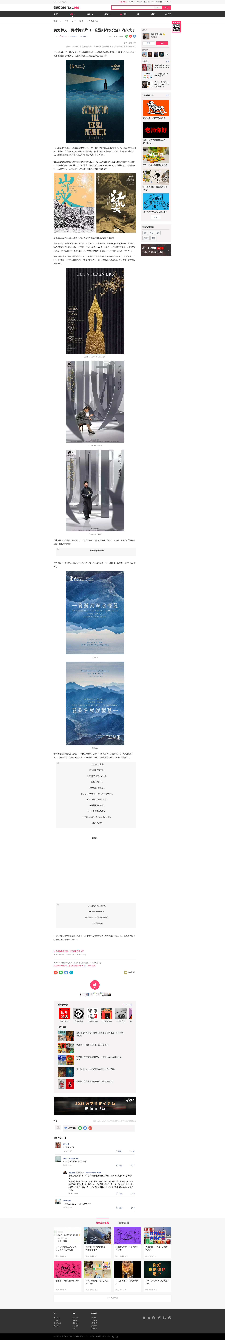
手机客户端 (57, 1323)
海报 (151, 233)
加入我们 (57, 1326)
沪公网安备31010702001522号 (100, 1336)
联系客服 (94, 1328)
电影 (145, 233)
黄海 (153, 238)
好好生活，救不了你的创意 (154, 118)
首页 (56, 14)
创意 (157, 233)
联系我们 (75, 1320)
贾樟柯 (146, 238)
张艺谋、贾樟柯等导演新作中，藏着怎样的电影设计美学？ (98, 1058)
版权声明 (94, 1326)
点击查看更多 (112, 1298)
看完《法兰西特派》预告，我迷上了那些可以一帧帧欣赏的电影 (99, 1034)
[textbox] (133, 7)
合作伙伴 (57, 1320)
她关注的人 (146, 50)
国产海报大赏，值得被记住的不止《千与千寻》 (96, 1069)
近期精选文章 (148, 95)
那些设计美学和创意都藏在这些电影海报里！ (95, 1081)
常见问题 (147, 2)
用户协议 (94, 1323)
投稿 (74, 1328)
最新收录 (57, 21)
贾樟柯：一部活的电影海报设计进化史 (92, 1045)
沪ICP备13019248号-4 (80, 1336)
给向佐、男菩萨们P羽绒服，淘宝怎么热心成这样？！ (161, 84)
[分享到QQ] (134, 36)
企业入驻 (75, 1317)
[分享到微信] (126, 36)
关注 (148, 43)
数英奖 (168, 14)
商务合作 (75, 1323)
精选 (81, 21)
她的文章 (145, 61)
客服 (152, 2)
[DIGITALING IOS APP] (149, 1317)
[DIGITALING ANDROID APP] (144, 1317)
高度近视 (71, 1172)
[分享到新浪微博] (130, 36)
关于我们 (57, 1317)
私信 (162, 43)
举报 (110, 36)
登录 (55, 2)
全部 (130, 1005)
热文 (74, 21)
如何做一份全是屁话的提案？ (155, 211)
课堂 (153, 14)
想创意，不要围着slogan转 (67, 1280)
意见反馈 (94, 1320)
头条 (67, 21)
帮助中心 (94, 1317)
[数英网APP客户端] (176, 26)
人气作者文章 (92, 21)
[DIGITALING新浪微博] (159, 1317)
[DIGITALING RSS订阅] (164, 1317)
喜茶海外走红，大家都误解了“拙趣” (155, 188)
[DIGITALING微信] (153, 1317)
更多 (167, 95)
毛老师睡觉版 (156, 34)
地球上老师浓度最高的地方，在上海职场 (155, 141)
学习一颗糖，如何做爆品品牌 (155, 165)
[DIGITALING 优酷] (169, 1317)
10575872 (67, 1201)
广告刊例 (75, 1326)
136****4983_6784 (70, 1158)
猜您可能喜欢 (148, 226)
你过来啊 (66, 1144)
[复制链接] (71, 972)
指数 (138, 14)
